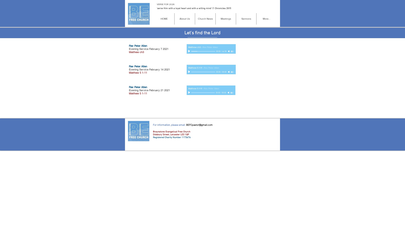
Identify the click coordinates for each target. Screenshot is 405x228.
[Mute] (229, 51)
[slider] (232, 51)
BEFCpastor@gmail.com (199, 125)
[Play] (189, 51)
